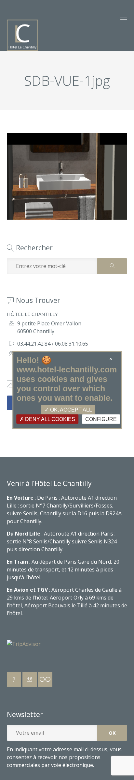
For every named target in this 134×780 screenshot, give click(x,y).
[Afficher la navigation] (123, 20)
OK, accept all (70, 409)
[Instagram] (29, 679)
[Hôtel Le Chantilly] (22, 35)
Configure (101, 419)
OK (112, 732)
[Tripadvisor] (45, 679)
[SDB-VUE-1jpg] (67, 217)
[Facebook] (14, 679)
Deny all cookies (49, 419)
